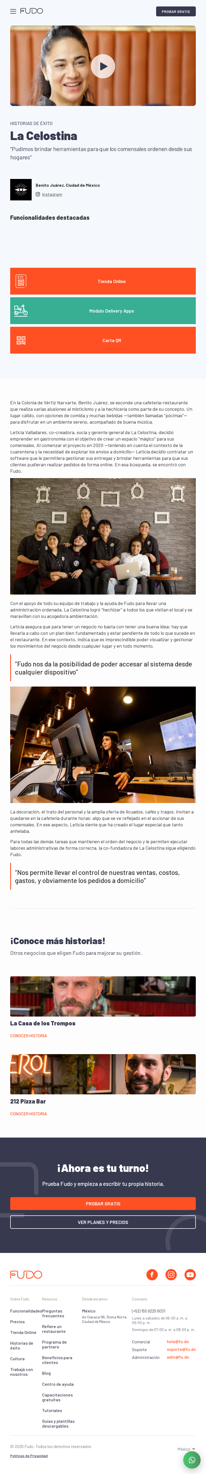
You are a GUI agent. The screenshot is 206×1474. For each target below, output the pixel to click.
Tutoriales (52, 1410)
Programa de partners (54, 1344)
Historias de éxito (21, 1345)
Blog (46, 1373)
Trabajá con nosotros (21, 1372)
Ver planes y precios (103, 1222)
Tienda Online (23, 1332)
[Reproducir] (103, 66)
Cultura (17, 1358)
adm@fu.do (178, 1357)
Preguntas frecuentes (53, 1313)
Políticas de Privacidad (29, 1455)
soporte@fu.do (181, 1349)
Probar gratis (176, 11)
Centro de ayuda (58, 1384)
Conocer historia (28, 1035)
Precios (17, 1321)
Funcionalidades (26, 1310)
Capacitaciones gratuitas (57, 1397)
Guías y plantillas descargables (58, 1423)
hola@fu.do (178, 1341)
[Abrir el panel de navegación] (13, 11)
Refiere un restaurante (54, 1329)
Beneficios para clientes (57, 1360)
